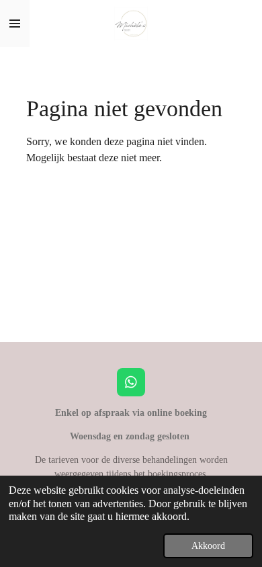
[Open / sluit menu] (15, 23)
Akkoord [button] (208, 545)
